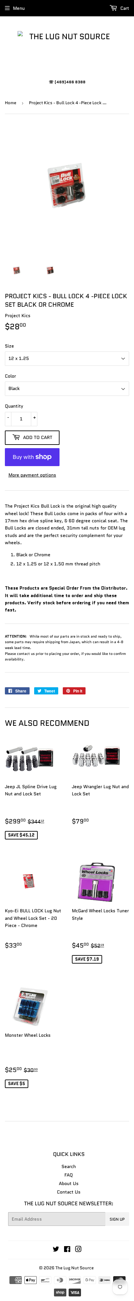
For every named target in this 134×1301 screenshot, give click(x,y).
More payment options (32, 475)
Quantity (14, 406)
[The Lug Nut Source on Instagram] (78, 1250)
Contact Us (69, 1192)
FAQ (68, 1175)
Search (68, 1166)
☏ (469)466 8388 (67, 82)
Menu (19, 8)
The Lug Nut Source (74, 1268)
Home (10, 103)
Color (10, 376)
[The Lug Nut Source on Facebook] (67, 1250)
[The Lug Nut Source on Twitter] (56, 1250)
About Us (69, 1183)
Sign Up (117, 1219)
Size (9, 346)
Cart (124, 8)
